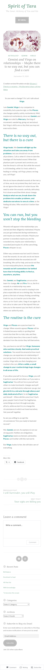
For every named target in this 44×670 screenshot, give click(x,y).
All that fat (7, 582)
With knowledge (9, 588)
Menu (23, 20)
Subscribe (10, 643)
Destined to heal (9, 577)
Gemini (24, 56)
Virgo (33, 56)
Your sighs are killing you (27, 500)
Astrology (13, 56)
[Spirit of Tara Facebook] (19, 559)
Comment (32, 542)
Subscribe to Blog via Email (19, 623)
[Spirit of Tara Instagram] (25, 559)
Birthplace (7, 572)
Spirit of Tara (22, 6)
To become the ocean (11, 593)
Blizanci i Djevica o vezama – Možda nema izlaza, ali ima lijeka (21, 86)
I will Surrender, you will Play (19, 491)
